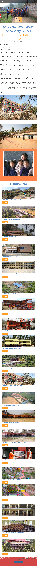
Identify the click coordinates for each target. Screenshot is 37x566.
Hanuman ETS (4, 1)
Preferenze (28, 558)
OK (18, 561)
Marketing (18, 559)
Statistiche (33, 558)
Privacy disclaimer (18, 564)
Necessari (22, 558)
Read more (5, 202)
